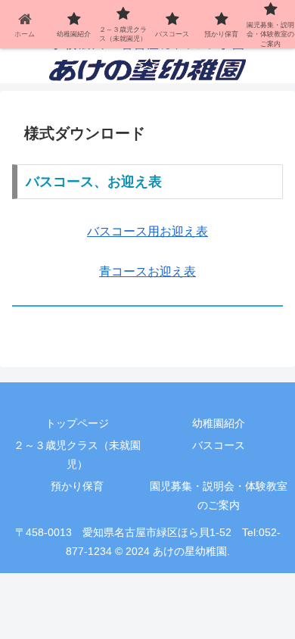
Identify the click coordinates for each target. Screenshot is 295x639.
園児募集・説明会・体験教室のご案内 (218, 495)
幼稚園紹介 (218, 423)
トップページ (77, 423)
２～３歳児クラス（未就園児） (77, 454)
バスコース (218, 445)
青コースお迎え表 (147, 271)
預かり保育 (77, 486)
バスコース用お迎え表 (147, 231)
